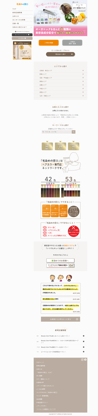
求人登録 (21, 38)
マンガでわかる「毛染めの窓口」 (47, 392)
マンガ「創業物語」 (42, 396)
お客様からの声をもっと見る (60, 319)
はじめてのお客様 (18, 20)
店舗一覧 (15, 23)
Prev (34, 17)
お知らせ (15, 16)
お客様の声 (40, 382)
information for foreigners (22, 31)
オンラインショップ (21, 34)
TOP (14, 9)
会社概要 (39, 399)
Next (86, 17)
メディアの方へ (41, 406)
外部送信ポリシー (42, 402)
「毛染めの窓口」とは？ (44, 372)
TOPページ (40, 362)
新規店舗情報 (17, 12)
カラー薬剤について (42, 379)
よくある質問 (40, 389)
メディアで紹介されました (45, 386)
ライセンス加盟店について (45, 409)
